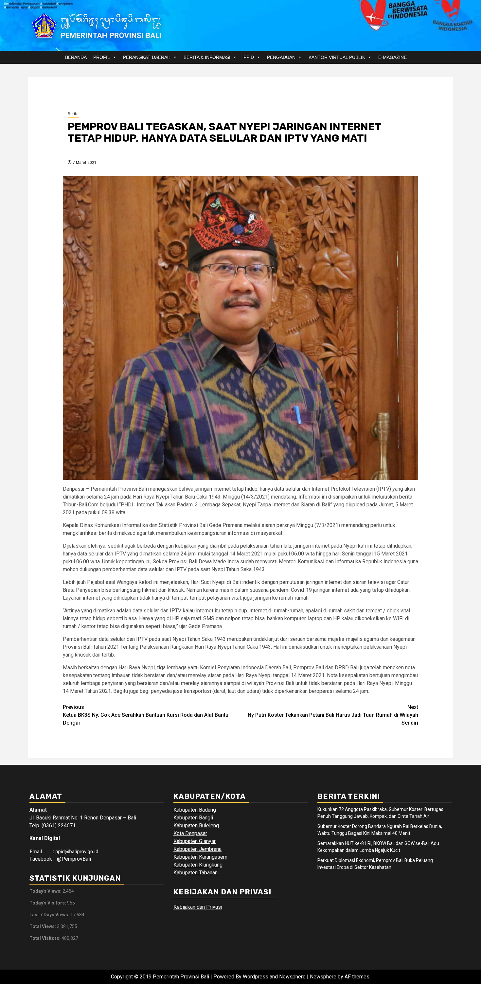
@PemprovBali (74, 859)
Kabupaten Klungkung (198, 865)
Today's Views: (45, 891)
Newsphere (323, 977)
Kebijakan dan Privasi (197, 907)
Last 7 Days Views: (49, 914)
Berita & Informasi (207, 57)
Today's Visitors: (48, 902)
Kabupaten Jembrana (197, 849)
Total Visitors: (45, 938)
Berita (73, 114)
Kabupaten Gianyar (194, 841)
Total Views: (43, 926)
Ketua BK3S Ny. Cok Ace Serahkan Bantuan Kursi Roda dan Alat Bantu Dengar (145, 715)
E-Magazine (392, 57)
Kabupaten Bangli (193, 818)
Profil (101, 57)
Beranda (76, 57)
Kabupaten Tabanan (195, 873)
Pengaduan (281, 57)
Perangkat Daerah (146, 57)
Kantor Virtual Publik (337, 57)
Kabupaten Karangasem (200, 857)
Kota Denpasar (190, 833)
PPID (248, 57)
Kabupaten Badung (194, 810)
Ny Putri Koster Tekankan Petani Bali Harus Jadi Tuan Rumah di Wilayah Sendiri (333, 715)
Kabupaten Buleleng (196, 825)
